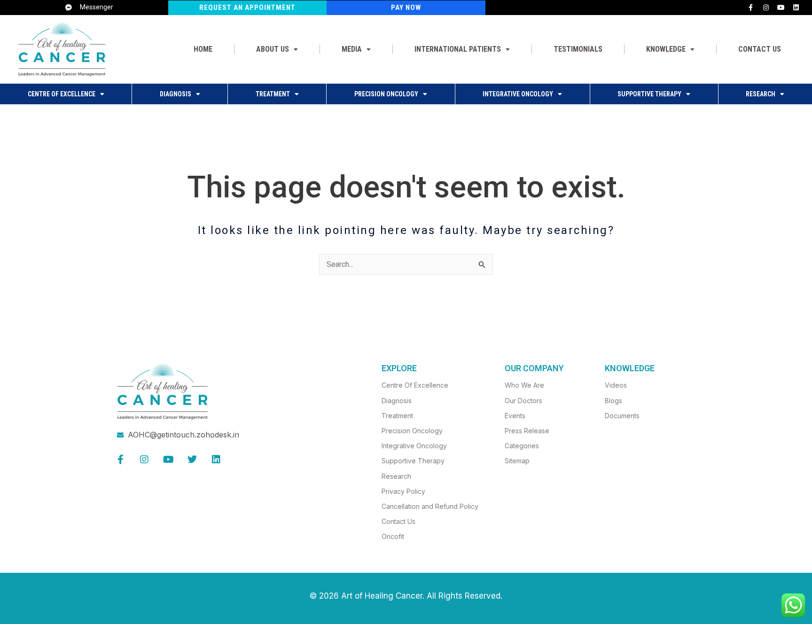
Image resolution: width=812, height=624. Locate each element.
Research (760, 94)
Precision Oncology (386, 94)
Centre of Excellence (61, 94)
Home (203, 49)
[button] (277, 49)
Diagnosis (175, 94)
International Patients (457, 49)
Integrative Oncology (518, 94)
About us (272, 49)
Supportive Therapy (649, 94)
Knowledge (666, 49)
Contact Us (759, 49)
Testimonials (578, 49)
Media (352, 49)
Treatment (273, 94)
